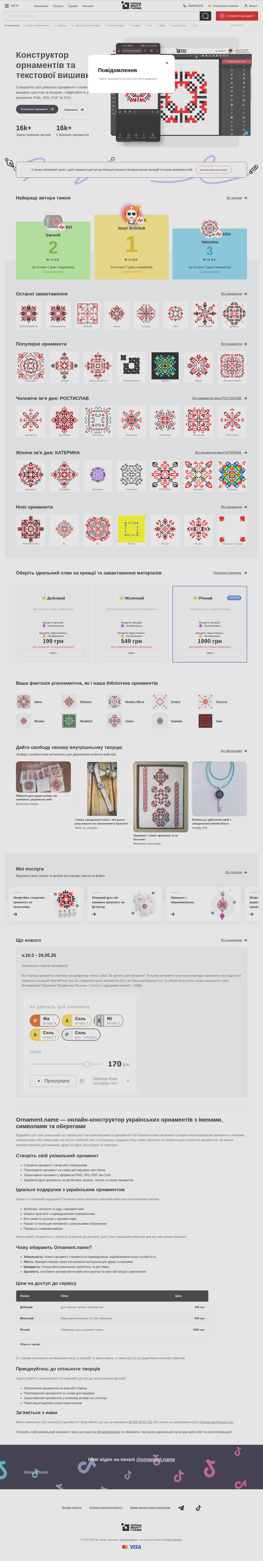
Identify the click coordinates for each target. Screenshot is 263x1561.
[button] (167, 63)
